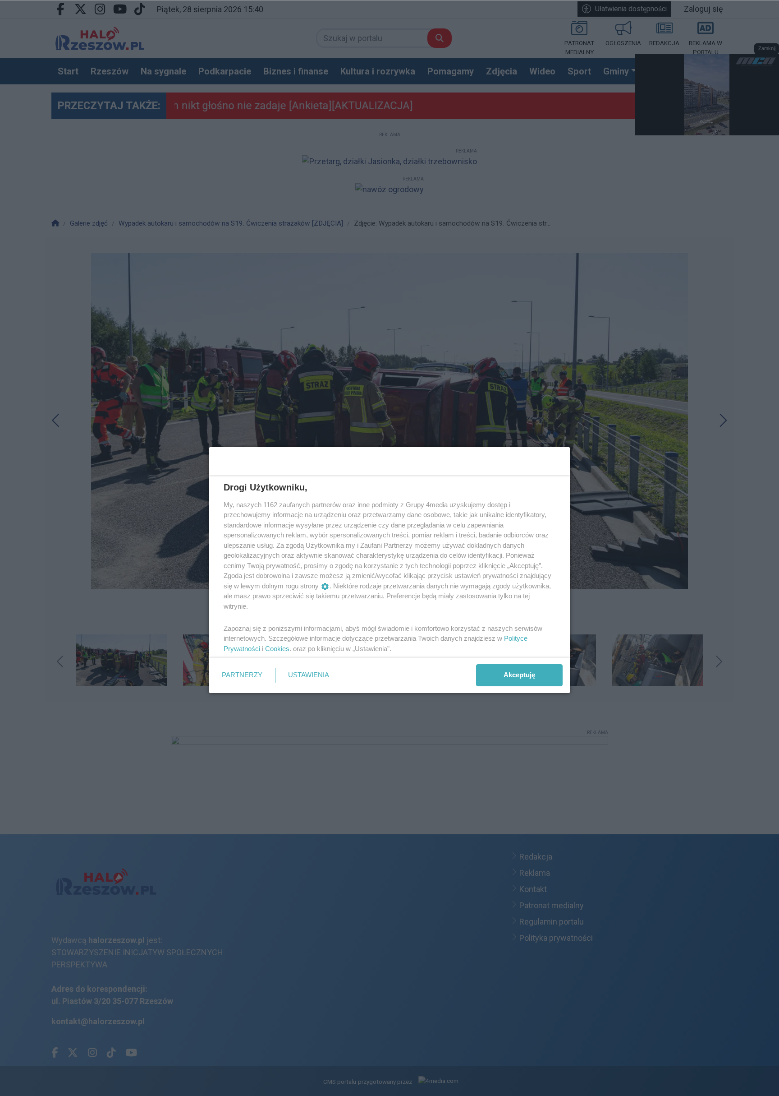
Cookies (277, 648)
